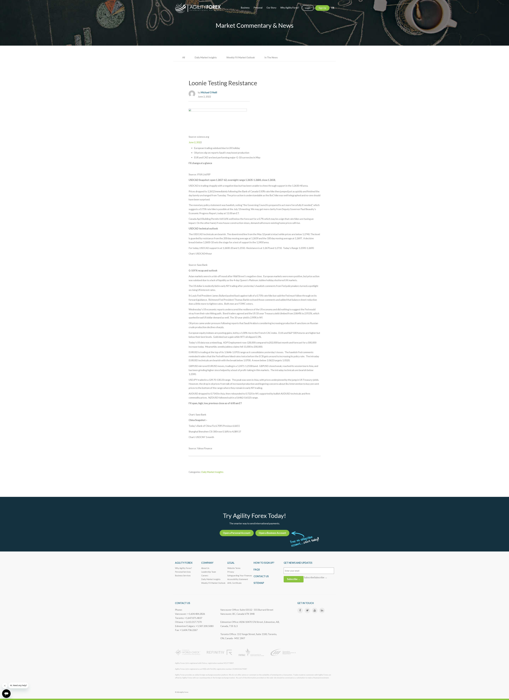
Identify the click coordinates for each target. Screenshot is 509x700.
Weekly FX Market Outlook (240, 57)
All (183, 57)
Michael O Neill (209, 92)
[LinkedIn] (322, 610)
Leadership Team (208, 572)
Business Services (183, 575)
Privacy (230, 572)
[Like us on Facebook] (300, 610)
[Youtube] (314, 610)
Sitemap (259, 582)
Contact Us (261, 576)
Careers (204, 575)
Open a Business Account (272, 532)
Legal (230, 562)
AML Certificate (234, 583)
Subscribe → (293, 579)
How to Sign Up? (264, 562)
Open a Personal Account (236, 532)
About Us (205, 568)
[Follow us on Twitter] (307, 610)
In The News (271, 57)
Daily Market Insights (206, 57)
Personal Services (183, 572)
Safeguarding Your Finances (239, 575)
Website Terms (233, 568)
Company (207, 562)
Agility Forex (183, 562)
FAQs (257, 569)
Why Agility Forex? (183, 568)
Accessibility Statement (237, 579)
